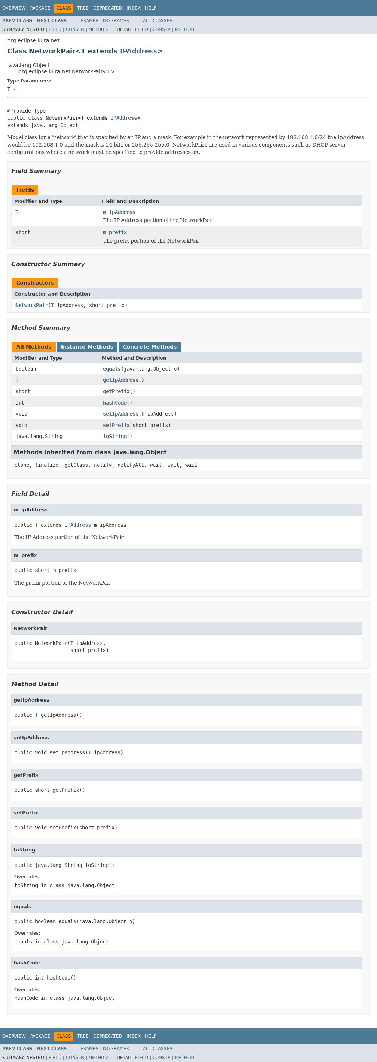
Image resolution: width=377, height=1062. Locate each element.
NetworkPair (31, 305)
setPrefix (116, 425)
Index (134, 8)
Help (150, 8)
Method (98, 29)
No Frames (116, 20)
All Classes (158, 20)
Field (55, 29)
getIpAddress (120, 380)
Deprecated (107, 8)
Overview (14, 8)
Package (40, 8)
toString (115, 436)
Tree (83, 8)
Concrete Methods (150, 347)
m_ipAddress (119, 212)
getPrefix (116, 391)
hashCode (115, 403)
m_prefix (115, 232)
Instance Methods (87, 347)
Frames (90, 20)
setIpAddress (120, 414)
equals (112, 369)
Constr (75, 29)
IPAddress (138, 51)
